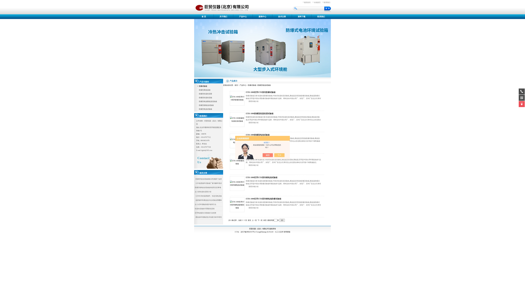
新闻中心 (262, 17)
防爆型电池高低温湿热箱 (208, 101)
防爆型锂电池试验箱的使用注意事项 (208, 187)
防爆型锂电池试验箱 (206, 105)
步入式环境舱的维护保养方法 (205, 204)
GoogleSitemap (261, 232)
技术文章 (282, 17)
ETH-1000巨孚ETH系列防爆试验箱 (260, 92)
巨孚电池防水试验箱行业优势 (205, 213)
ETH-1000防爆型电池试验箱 (258, 135)
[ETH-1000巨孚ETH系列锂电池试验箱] (237, 183)
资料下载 (301, 17)
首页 (236, 85)
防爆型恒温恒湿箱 (205, 98)
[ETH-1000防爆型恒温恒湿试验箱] (237, 119)
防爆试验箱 (252, 85)
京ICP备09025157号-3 (248, 232)
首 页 (204, 17)
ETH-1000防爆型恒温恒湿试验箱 (259, 114)
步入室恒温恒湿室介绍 (203, 192)
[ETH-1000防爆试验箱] (237, 162)
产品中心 (243, 17)
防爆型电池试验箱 (205, 109)
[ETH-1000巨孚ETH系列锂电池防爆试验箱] (237, 204)
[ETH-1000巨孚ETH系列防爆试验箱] (237, 98)
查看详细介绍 (253, 101)
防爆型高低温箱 (204, 90)
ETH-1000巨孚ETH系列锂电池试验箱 (261, 177)
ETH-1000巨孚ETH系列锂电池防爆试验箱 (263, 199)
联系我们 (327, 2)
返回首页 (307, 2)
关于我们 (223, 17)
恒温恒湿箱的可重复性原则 (205, 209)
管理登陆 (287, 232)
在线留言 (317, 2)
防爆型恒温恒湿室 (205, 94)
